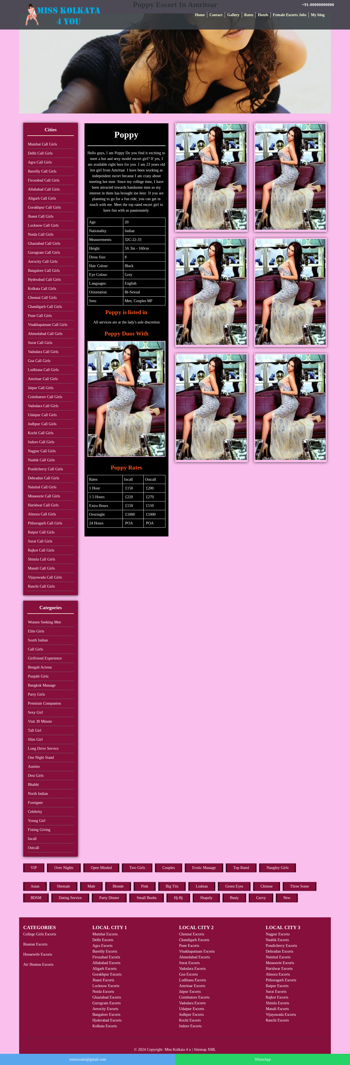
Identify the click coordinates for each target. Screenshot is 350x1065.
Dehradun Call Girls (43, 478)
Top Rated (241, 868)
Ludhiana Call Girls (43, 370)
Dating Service (70, 898)
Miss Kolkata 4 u (178, 1050)
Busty (234, 898)
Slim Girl (35, 739)
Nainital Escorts (278, 957)
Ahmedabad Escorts (194, 957)
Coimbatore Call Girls (45, 397)
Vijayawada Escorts (281, 1015)
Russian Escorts (35, 944)
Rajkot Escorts (277, 997)
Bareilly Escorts (104, 951)
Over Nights (63, 868)
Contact (216, 15)
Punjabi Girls (38, 676)
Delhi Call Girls (40, 153)
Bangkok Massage (42, 685)
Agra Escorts (102, 946)
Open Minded (101, 868)
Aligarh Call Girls (42, 198)
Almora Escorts (278, 974)
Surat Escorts (189, 963)
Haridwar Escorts (279, 969)
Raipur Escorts (277, 986)
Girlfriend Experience (45, 658)
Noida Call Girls (40, 234)
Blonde (118, 886)
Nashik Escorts (277, 940)
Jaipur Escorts (190, 992)
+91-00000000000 (318, 4)
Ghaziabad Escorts (106, 997)
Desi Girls (35, 776)
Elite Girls (36, 631)
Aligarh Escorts (104, 969)
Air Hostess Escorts (38, 964)
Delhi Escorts (102, 940)
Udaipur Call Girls (42, 415)
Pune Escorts (189, 946)
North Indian (38, 794)
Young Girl (36, 821)
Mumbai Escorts (105, 934)
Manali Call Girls (41, 568)
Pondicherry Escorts (281, 946)
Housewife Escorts (37, 954)
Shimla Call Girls (41, 559)
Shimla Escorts (277, 1003)
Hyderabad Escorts (106, 1020)
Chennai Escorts (191, 934)
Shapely (206, 898)
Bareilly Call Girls (42, 171)
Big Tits (172, 886)
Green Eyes (234, 886)
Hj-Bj (178, 898)
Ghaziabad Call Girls (44, 243)
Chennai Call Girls (42, 298)
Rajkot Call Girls (41, 550)
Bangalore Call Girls (44, 271)
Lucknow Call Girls (43, 225)
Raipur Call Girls (41, 532)
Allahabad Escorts (106, 963)
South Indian (38, 640)
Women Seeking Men (44, 622)
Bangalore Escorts (106, 1015)
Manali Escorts (277, 1009)
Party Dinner (109, 898)
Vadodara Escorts (192, 969)
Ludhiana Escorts (192, 980)
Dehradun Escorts (279, 951)
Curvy (261, 898)
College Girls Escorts (39, 934)
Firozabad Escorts (106, 957)
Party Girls (36, 694)
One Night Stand (41, 757)
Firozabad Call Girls (43, 180)
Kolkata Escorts (104, 1026)
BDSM (36, 898)
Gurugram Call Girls (44, 252)
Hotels (263, 15)
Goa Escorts (188, 974)
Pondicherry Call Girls (45, 469)
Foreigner (35, 803)
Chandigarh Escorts (194, 940)
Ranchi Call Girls (41, 586)
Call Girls (35, 649)
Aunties (34, 767)
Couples (168, 868)
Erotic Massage (204, 868)
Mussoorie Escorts (280, 963)
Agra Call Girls (40, 162)
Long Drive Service (43, 748)
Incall (32, 839)
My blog (318, 15)
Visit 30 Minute (40, 721)
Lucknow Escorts (105, 986)
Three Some (299, 886)
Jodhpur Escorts (191, 1015)
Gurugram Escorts (106, 1003)
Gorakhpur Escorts (106, 974)
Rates (248, 15)
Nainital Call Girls (42, 487)
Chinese (267, 886)
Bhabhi (33, 785)
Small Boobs (146, 898)
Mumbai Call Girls (42, 144)
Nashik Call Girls (41, 460)
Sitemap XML (205, 1050)
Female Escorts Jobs (289, 15)
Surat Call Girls (40, 343)
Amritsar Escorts (192, 986)
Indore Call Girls (41, 442)
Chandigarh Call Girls (45, 307)
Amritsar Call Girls (43, 379)
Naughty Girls (277, 868)
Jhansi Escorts (103, 980)
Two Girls (137, 868)
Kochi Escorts (190, 1020)
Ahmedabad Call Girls (45, 334)
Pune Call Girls (40, 316)
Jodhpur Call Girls (42, 424)
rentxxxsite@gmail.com (87, 1059)
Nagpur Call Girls (42, 451)
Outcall (33, 848)
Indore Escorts (190, 1026)
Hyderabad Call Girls (44, 280)
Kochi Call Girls (40, 433)
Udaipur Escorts (191, 1009)
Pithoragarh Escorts (281, 980)
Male (91, 886)
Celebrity (35, 812)
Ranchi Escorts (277, 1020)
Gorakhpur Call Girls (44, 207)
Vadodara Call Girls (43, 352)
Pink (144, 886)
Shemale (63, 886)
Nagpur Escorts (278, 934)
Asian (35, 886)
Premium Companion (44, 703)
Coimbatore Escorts (194, 997)
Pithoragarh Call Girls (45, 523)
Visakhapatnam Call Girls (47, 325)
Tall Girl (34, 730)
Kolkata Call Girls (42, 289)
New (286, 898)
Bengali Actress (40, 667)
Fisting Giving (39, 830)
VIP (34, 868)
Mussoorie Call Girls (44, 496)
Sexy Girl (35, 712)
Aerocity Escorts (105, 1009)
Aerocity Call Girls (42, 261)
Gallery (233, 15)
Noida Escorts (103, 992)
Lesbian (202, 886)
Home (200, 15)
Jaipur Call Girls (40, 388)
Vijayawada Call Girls (45, 577)
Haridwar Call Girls (43, 505)
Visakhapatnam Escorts (197, 951)
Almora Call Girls (42, 514)
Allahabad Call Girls (44, 189)
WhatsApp (263, 1059)
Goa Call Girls (39, 361)
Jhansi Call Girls (40, 216)
